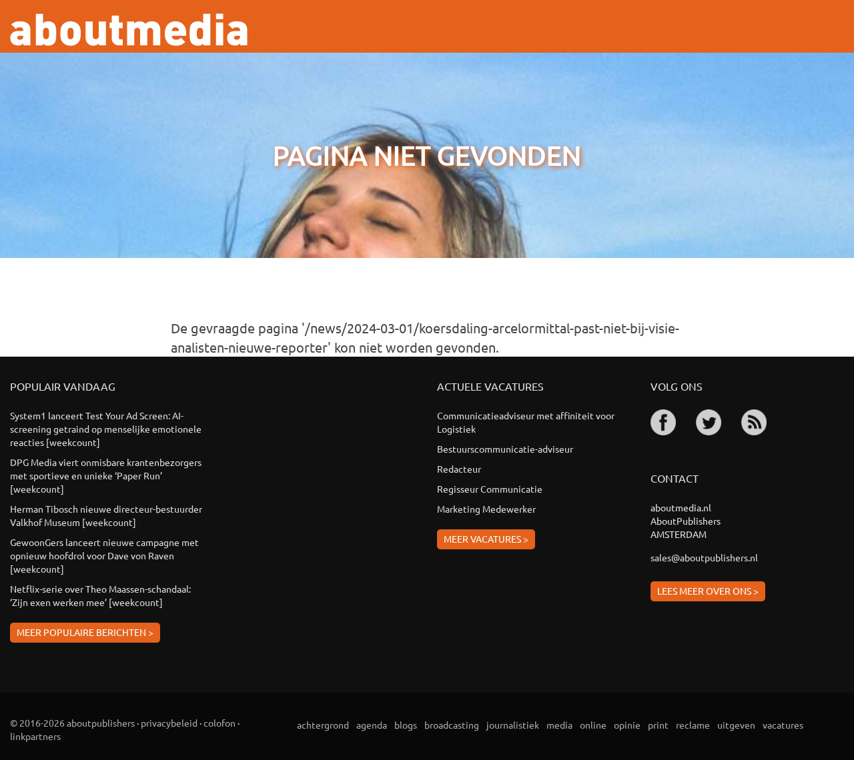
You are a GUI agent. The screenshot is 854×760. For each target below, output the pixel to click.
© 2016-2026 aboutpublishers (72, 723)
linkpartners (35, 736)
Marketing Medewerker (486, 509)
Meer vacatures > (486, 539)
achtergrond (323, 725)
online (593, 725)
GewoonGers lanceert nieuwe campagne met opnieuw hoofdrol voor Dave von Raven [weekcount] (104, 555)
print (658, 725)
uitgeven (736, 725)
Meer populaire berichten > (85, 632)
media (559, 725)
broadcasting (451, 725)
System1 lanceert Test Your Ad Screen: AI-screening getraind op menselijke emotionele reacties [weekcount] (105, 428)
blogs (405, 725)
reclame (693, 725)
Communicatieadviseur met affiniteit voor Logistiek (525, 422)
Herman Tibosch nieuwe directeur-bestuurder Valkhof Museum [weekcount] (106, 515)
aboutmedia (129, 29)
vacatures (783, 725)
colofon (219, 723)
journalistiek (512, 725)
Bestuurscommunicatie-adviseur (505, 449)
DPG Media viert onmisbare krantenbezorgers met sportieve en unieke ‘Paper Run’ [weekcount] (105, 475)
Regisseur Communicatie (489, 489)
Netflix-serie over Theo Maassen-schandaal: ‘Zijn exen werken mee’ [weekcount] (100, 595)
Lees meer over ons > (708, 591)
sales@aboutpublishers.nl (704, 557)
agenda (371, 725)
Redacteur (459, 469)
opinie (627, 725)
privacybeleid (169, 723)
